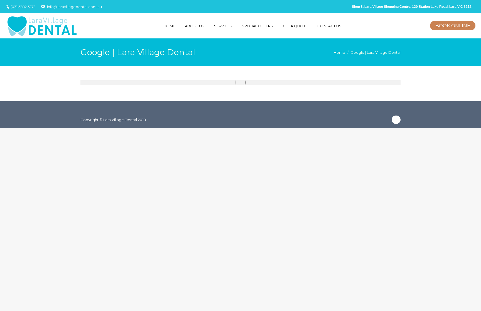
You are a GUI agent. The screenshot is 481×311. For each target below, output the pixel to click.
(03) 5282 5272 (23, 6)
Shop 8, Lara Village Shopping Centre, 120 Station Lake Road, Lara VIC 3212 (412, 7)
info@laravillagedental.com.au (74, 6)
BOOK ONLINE (452, 25)
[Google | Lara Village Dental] (240, 82)
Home (339, 52)
